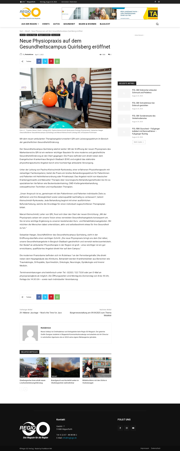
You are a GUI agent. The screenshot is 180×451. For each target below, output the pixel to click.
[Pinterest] (51, 61)
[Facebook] (155, 1)
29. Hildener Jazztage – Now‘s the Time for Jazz (41, 313)
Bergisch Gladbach (44, 35)
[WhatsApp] (57, 61)
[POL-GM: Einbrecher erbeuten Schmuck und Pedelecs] (124, 93)
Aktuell (27, 31)
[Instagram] (158, 1)
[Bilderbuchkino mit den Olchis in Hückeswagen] (96, 367)
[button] (157, 24)
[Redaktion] (21, 54)
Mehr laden (138, 142)
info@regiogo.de (70, 438)
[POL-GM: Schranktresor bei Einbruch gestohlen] (124, 106)
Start (21, 31)
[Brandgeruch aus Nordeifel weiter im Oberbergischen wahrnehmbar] (65, 367)
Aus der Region (31, 35)
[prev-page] (21, 389)
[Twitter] (45, 61)
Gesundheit (55, 35)
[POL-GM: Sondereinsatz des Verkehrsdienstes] (124, 119)
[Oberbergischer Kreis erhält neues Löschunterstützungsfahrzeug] (34, 367)
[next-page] (25, 389)
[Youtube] (133, 428)
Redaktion (29, 54)
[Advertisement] (139, 53)
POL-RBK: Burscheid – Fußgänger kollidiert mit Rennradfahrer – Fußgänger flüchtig (146, 131)
